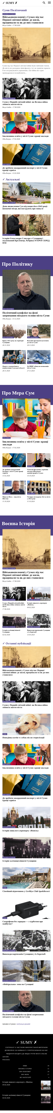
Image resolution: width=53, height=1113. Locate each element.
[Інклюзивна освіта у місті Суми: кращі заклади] (26, 122)
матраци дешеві (23, 1024)
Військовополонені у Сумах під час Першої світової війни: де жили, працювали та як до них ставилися (23, 20)
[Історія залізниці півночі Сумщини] (14, 621)
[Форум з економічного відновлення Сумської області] (14, 357)
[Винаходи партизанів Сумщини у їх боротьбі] (39, 621)
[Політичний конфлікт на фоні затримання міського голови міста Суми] (26, 290)
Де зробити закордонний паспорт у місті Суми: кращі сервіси (25, 169)
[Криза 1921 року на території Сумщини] (14, 331)
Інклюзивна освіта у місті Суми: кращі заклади (25, 136)
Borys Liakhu (6, 25)
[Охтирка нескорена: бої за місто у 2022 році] (39, 487)
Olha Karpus (6, 139)
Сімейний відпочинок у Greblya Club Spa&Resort (26, 891)
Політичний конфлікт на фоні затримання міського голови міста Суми (25, 314)
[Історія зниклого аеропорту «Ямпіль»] (39, 594)
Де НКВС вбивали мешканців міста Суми (38, 367)
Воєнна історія (9, 14)
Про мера (6, 132)
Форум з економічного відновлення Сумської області (13, 367)
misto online (41, 1053)
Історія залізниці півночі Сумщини (19, 861)
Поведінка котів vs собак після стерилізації (23, 737)
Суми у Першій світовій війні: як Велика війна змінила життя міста (25, 103)
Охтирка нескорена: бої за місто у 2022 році (38, 497)
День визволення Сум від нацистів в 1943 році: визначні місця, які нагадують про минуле (25, 207)
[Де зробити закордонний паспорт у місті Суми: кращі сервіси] (26, 154)
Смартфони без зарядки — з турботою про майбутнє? (22, 922)
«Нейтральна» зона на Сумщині (17, 984)
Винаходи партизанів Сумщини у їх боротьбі (23, 954)
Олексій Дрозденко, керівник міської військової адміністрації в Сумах (37, 471)
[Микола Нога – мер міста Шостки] (14, 487)
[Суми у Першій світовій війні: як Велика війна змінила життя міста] (26, 88)
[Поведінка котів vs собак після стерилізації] (26, 724)
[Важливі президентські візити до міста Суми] (39, 331)
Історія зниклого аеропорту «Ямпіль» (37, 604)
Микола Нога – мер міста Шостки (11, 497)
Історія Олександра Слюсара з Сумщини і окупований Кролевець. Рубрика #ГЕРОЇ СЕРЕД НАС (26, 240)
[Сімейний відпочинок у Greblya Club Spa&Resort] (26, 878)
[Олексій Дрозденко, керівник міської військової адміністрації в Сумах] (39, 460)
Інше (5, 734)
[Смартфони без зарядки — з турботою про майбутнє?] (26, 908)
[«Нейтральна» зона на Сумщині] (26, 971)
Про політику (8, 309)
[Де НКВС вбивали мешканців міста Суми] (39, 357)
